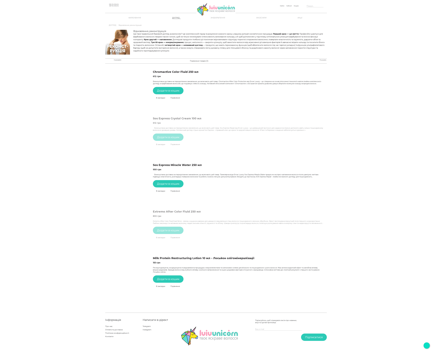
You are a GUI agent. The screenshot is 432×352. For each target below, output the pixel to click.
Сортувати (117, 60)
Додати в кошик (168, 90)
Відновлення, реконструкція (130, 25)
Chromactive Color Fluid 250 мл (175, 71)
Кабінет (289, 6)
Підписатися (314, 337)
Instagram (147, 330)
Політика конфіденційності (117, 333)
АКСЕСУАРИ (261, 18)
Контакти (109, 336)
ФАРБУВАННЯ (134, 18)
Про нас (109, 326)
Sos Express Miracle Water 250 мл (177, 165)
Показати (323, 60)
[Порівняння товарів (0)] (188, 61)
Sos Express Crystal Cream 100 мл (177, 118)
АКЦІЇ (300, 18)
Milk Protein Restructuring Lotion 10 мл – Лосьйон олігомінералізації (203, 258)
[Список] (110, 61)
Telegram (147, 326)
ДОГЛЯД (176, 18)
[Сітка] (106, 61)
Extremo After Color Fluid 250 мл (177, 211)
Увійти (282, 6)
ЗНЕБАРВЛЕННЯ (218, 18)
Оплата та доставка (114, 330)
